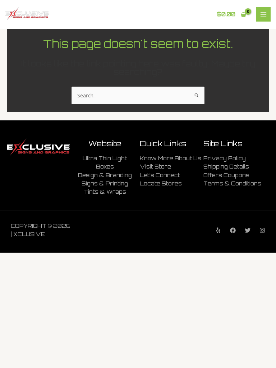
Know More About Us (170, 158)
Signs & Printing (105, 183)
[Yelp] (218, 230)
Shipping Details (226, 166)
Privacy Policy (224, 158)
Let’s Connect (160, 175)
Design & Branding (105, 175)
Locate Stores (161, 183)
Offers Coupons (226, 175)
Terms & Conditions (232, 183)
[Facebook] (233, 230)
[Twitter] (247, 230)
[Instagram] (262, 230)
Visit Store (155, 166)
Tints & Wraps (105, 191)
